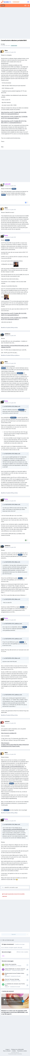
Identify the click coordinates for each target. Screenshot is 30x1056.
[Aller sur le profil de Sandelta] (3, 965)
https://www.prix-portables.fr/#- (9, 733)
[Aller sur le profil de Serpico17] (3, 984)
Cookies (14, 1051)
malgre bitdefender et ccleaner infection (15, 968)
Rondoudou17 (8, 970)
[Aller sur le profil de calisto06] (2, 185)
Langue (7, 1049)
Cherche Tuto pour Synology (12, 979)
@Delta (3, 194)
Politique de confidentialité (17, 1049)
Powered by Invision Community (15, 1053)
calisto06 (6, 887)
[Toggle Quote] (3, 406)
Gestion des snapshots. (11, 964)
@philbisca (20, 373)
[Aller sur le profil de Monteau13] (3, 974)
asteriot (7, 721)
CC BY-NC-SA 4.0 (15, 1052)
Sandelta (7, 965)
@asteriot (6, 810)
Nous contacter (7, 1051)
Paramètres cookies (22, 1051)
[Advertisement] (15, 22)
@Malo (13, 188)
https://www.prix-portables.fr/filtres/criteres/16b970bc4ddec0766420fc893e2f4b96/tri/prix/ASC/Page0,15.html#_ (15, 744)
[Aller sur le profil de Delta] (2, 236)
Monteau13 (7, 976)
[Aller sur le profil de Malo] (2, 51)
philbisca (7, 334)
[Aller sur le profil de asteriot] (2, 722)
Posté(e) (10, 52)
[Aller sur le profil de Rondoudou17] (3, 969)
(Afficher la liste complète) (22, 952)
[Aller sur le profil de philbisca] (2, 334)
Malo (4, 44)
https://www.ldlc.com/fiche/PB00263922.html (13, 766)
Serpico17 (7, 986)
